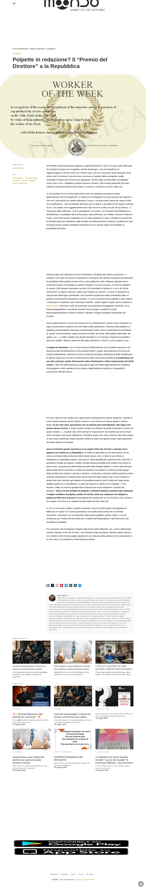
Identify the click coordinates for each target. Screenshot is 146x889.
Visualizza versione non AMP (84, 879)
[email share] (57, 585)
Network (57, 709)
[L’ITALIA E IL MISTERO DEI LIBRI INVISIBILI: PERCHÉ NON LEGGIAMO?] (114, 652)
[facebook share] (47, 585)
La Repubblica (18, 178)
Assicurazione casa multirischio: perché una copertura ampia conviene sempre (29, 760)
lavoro (24, 181)
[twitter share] (52, 585)
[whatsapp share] (70, 585)
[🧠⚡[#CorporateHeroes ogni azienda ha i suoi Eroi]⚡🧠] (32, 696)
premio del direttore (20, 183)
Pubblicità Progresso (63, 752)
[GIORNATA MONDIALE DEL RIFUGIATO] (73, 739)
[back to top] (141, 884)
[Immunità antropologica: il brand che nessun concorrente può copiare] (32, 652)
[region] (73, 25)
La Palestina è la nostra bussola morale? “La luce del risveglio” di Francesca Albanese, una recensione (114, 760)
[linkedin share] (66, 585)
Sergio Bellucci (62, 595)
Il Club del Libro (102, 709)
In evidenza (17, 54)
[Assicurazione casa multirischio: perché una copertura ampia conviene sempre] (73, 652)
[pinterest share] (61, 585)
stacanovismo (52, 306)
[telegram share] (79, 585)
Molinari (32, 181)
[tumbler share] (75, 585)
